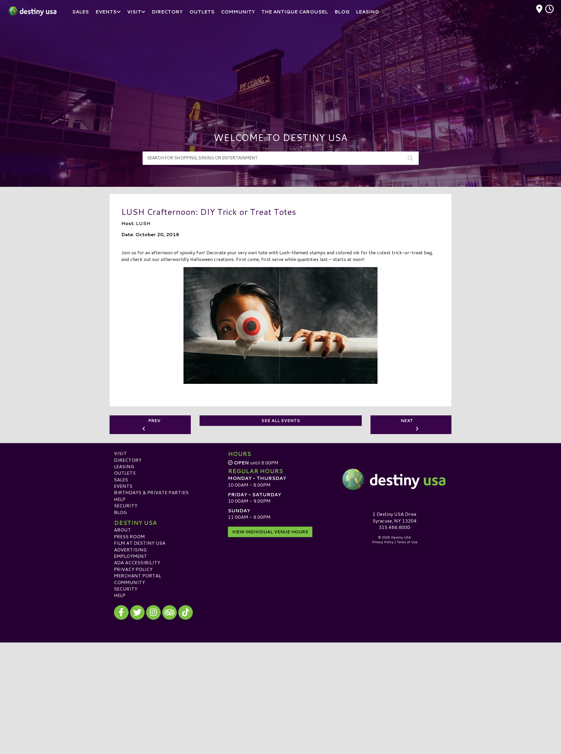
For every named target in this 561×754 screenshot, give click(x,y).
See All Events (280, 421)
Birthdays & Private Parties (151, 492)
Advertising (130, 549)
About (122, 529)
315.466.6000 (394, 527)
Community (129, 582)
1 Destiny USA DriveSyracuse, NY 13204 (395, 517)
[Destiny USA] (394, 479)
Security (125, 505)
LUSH (143, 223)
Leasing (124, 466)
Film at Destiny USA (139, 542)
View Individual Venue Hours (270, 532)
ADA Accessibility (137, 562)
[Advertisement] (280, 67)
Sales (121, 479)
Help (119, 499)
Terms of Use (407, 542)
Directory (127, 460)
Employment (130, 556)
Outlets (125, 472)
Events (123, 486)
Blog (120, 512)
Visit (120, 453)
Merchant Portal (137, 575)
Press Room (129, 536)
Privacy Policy (133, 569)
